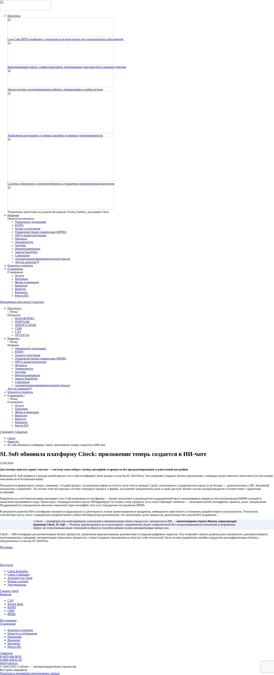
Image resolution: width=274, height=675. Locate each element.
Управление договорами (30, 222)
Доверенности (24, 242)
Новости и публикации (22, 633)
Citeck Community (18, 574)
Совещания (22, 255)
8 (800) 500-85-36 (11, 659)
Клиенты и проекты (20, 265)
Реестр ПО (22, 295)
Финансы (21, 238)
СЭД (10, 600)
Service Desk (15, 604)
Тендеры (20, 245)
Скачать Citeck (9, 591)
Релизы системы (17, 581)
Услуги (19, 275)
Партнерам (14, 636)
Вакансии (21, 285)
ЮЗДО (19, 225)
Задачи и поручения (27, 228)
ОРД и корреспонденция (30, 235)
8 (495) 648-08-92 (11, 656)
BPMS (11, 614)
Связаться (6, 653)
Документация (16, 584)
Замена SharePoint (26, 252)
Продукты (14, 15)
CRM (10, 610)
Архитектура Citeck (19, 578)
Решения (13, 215)
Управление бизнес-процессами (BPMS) (40, 232)
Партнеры (21, 278)
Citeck (11, 438)
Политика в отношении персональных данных (30, 673)
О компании (15, 268)
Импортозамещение (27, 248)
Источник (6, 547)
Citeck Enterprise (17, 571)
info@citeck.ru (9, 663)
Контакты (21, 292)
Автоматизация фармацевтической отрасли (42, 258)
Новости (20, 289)
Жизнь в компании (27, 282)
